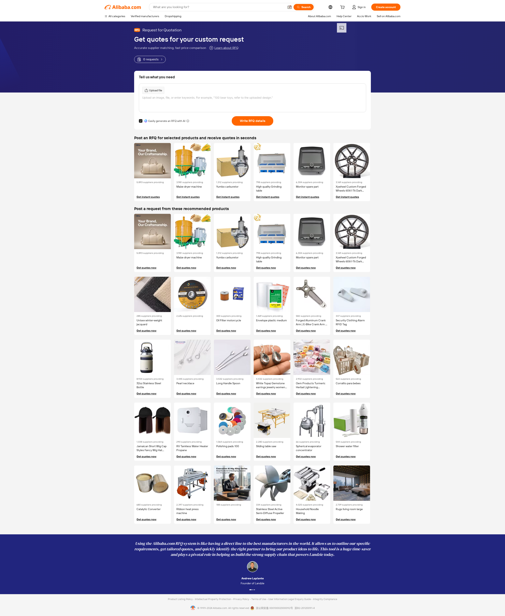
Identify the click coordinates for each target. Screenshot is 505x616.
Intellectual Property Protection (213, 599)
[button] (289, 7)
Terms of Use (259, 599)
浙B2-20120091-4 (305, 608)
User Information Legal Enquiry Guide (289, 599)
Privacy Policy (241, 599)
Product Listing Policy (180, 599)
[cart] (343, 7)
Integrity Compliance (325, 599)
